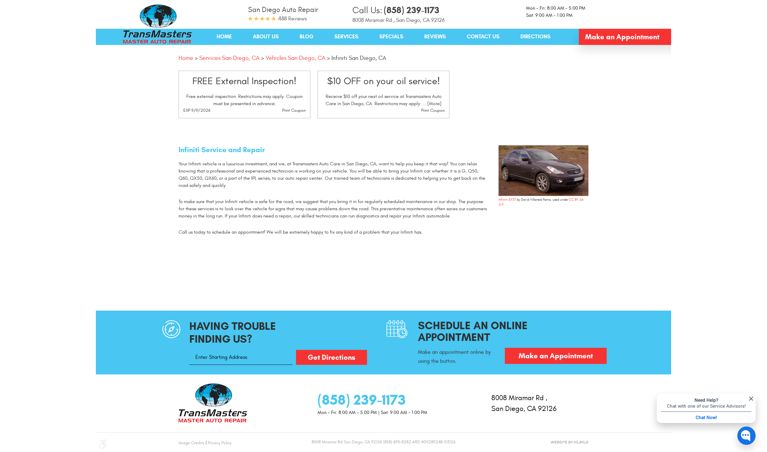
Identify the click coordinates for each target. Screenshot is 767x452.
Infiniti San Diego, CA (358, 58)
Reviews (435, 36)
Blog (306, 36)
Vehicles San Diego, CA (295, 58)
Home (224, 36)
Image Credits (191, 442)
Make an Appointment (622, 36)
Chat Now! (706, 417)
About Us (266, 36)
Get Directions (331, 357)
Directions (535, 36)
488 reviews (292, 19)
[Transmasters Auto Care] (157, 25)
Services (346, 36)
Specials (391, 36)
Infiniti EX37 (507, 200)
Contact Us (483, 36)
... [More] (431, 103)
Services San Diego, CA (229, 58)
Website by (569, 442)
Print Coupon (294, 110)
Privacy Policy (220, 442)
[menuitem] (224, 37)
